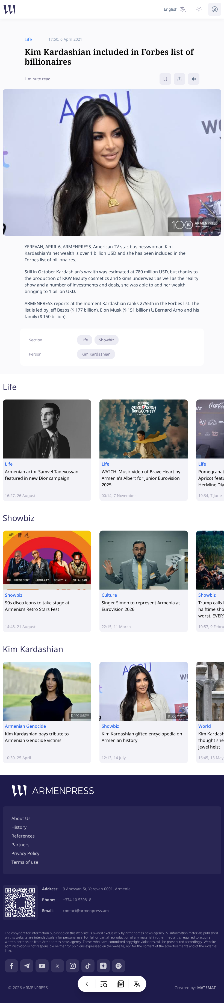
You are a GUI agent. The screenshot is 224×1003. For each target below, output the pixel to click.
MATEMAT (206, 987)
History (18, 827)
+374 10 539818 (77, 899)
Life (84, 339)
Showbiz (106, 339)
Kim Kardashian (96, 354)
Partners (20, 845)
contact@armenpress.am (86, 910)
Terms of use (24, 862)
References (23, 836)
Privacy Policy (25, 853)
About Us (21, 818)
